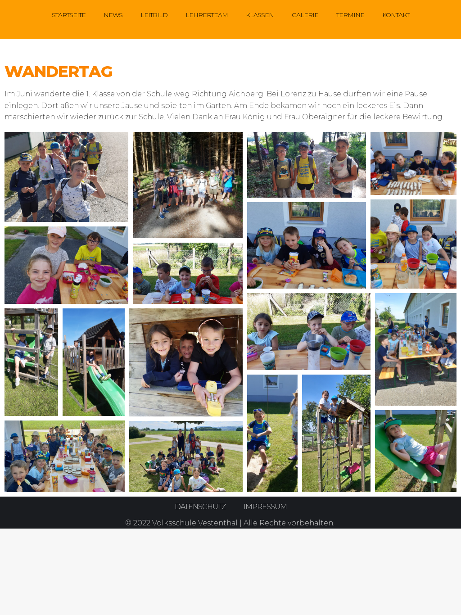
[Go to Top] (447, 601)
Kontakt (395, 15)
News (113, 15)
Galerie (305, 15)
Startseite (69, 15)
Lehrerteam (206, 15)
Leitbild (153, 15)
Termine (350, 15)
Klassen (260, 15)
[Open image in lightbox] (66, 177)
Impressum (265, 506)
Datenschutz (200, 506)
